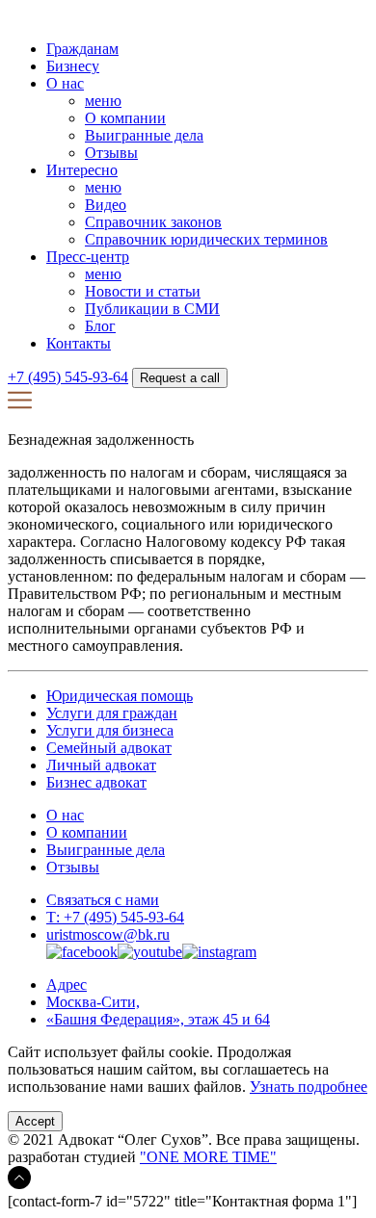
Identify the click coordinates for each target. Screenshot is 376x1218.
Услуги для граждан (111, 713)
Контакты (78, 343)
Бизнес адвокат (96, 782)
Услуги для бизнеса (110, 730)
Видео (105, 204)
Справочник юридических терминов (206, 239)
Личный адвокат (101, 765)
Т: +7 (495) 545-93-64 (115, 917)
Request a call (180, 378)
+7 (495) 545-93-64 (68, 377)
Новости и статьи (143, 291)
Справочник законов (153, 222)
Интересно (82, 170)
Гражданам (82, 48)
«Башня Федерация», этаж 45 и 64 (158, 1019)
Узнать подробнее (308, 1086)
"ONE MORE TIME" (208, 1157)
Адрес (66, 984)
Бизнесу (72, 66)
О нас (65, 83)
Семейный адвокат (109, 747)
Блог (100, 326)
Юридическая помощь (119, 695)
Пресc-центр (87, 256)
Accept (35, 1121)
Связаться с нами (102, 900)
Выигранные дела (144, 135)
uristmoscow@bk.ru (108, 934)
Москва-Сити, (93, 1002)
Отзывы (111, 152)
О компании (125, 118)
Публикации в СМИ (152, 308)
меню (103, 100)
